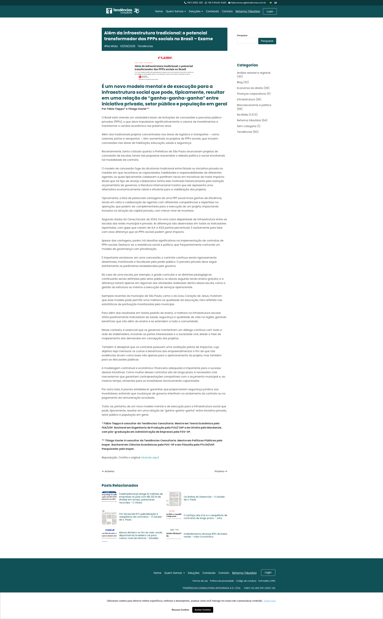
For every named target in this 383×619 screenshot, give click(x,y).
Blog (240, 82)
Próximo (220, 471)
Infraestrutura (246, 99)
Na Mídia (112, 46)
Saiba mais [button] (270, 601)
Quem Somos (173, 573)
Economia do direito (250, 88)
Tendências (244, 132)
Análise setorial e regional (253, 73)
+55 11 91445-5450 (217, 2)
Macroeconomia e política (254, 105)
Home (157, 573)
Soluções (193, 573)
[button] (174, 573)
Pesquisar (242, 35)
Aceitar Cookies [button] (203, 610)
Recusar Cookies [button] (180, 610)
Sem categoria (246, 126)
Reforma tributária (249, 120)
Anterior (109, 471)
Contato (223, 573)
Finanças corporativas (251, 94)
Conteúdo (208, 573)
